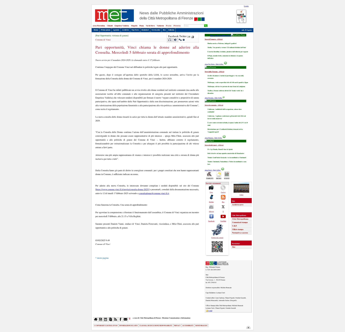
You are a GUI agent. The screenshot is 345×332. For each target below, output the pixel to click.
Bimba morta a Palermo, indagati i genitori (222, 43)
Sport (229, 35)
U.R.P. (234, 225)
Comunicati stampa (240, 222)
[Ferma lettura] (175, 40)
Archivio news (237, 204)
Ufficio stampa (237, 229)
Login (246, 6)
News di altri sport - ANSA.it (214, 145)
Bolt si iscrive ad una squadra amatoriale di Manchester (226, 153)
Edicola (171, 29)
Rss (164, 29)
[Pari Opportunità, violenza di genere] (111, 35)
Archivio (125, 29)
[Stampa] (192, 36)
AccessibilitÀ (188, 325)
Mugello (134, 25)
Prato (169, 25)
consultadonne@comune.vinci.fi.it (154, 193)
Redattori (145, 29)
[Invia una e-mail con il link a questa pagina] (188, 36)
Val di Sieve (150, 25)
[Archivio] (100, 319)
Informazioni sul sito (128, 325)
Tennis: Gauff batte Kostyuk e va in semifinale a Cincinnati (227, 157)
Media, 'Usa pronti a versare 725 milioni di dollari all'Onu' (227, 47)
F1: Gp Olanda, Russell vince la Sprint (220, 149)
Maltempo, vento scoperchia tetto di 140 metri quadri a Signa (228, 82)
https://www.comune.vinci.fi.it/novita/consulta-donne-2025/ (122, 189)
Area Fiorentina (99, 25)
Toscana (220, 35)
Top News (135, 29)
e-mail (210, 310)
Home (96, 29)
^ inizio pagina (101, 257)
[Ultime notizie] (105, 319)
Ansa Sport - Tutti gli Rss (213, 170)
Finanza (225, 35)
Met (233, 247)
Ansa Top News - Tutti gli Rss (214, 64)
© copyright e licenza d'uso (106, 325)
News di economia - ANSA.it (214, 105)
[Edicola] (110, 319)
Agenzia (116, 29)
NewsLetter (155, 29)
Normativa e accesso (240, 232)
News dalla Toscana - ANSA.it (214, 71)
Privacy (177, 325)
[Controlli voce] (180, 40)
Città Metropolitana (240, 219)
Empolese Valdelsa (122, 25)
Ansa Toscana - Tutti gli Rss (213, 98)
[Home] (95, 319)
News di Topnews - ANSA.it (213, 39)
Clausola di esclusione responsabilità (155, 325)
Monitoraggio (201, 325)
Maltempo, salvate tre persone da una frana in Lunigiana (226, 86)
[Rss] (115, 319)
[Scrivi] (125, 319)
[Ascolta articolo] (169, 40)
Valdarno (160, 25)
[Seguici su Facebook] (120, 319)
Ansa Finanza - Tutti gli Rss (213, 138)
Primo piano (105, 29)
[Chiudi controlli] (183, 40)
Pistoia (177, 25)
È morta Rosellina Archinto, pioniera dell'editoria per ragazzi (228, 51)
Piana (141, 25)
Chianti (110, 25)
